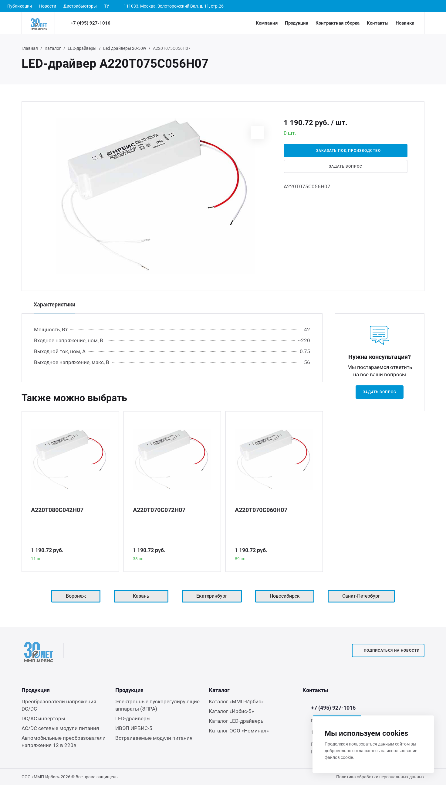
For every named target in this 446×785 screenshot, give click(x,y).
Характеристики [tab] (54, 304)
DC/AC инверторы (43, 718)
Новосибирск (285, 596)
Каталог (53, 48)
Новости (47, 6)
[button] (257, 132)
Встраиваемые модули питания (153, 738)
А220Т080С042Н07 (57, 510)
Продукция (296, 23)
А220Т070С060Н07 (261, 510)
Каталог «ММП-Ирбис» (236, 701)
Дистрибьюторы (80, 6)
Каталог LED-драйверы (237, 721)
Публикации (19, 6)
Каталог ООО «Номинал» (239, 731)
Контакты (377, 23)
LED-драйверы (82, 48)
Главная (30, 48)
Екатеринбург (211, 596)
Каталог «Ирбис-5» (231, 711)
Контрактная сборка (338, 23)
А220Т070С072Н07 (159, 510)
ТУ (106, 6)
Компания (267, 23)
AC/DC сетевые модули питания (60, 728)
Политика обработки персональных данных (380, 776)
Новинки (405, 23)
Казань (141, 596)
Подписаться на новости (392, 650)
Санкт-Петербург (361, 596)
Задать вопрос (345, 166)
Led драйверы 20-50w (124, 48)
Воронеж (76, 596)
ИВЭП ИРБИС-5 (133, 728)
